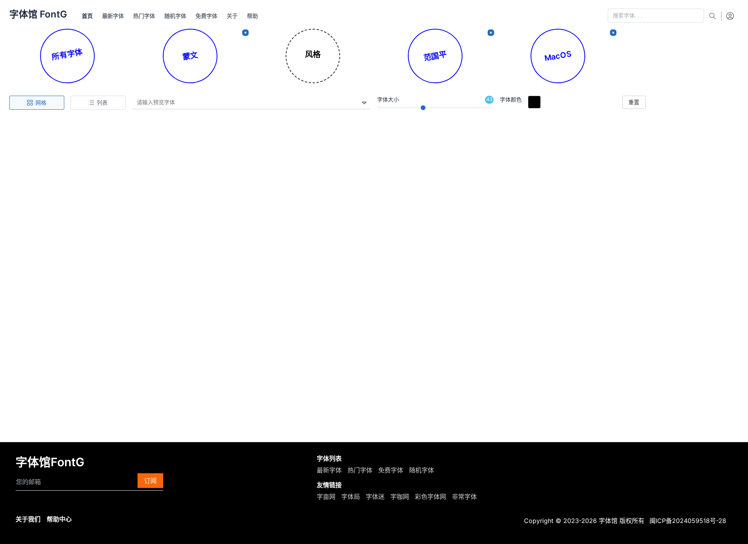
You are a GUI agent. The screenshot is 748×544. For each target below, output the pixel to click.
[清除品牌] (491, 33)
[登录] (730, 15)
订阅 (150, 481)
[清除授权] (613, 33)
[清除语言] (245, 33)
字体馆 (608, 521)
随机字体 (421, 470)
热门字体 (360, 470)
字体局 (350, 496)
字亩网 (326, 496)
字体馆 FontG (38, 14)
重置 (633, 102)
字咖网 (399, 496)
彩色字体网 (430, 496)
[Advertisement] (374, 176)
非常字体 (464, 496)
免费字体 (390, 470)
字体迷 (375, 496)
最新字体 (329, 470)
